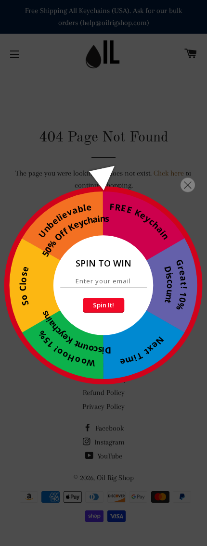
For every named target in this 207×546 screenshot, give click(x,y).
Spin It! (103, 305)
